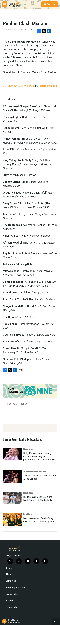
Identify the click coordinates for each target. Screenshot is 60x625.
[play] (4, 621)
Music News (28, 449)
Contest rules (12, 594)
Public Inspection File (15, 587)
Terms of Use (12, 600)
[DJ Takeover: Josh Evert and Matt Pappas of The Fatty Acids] (12, 498)
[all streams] (56, 621)
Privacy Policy (12, 607)
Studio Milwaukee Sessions (34, 471)
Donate (51, 4)
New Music (27, 514)
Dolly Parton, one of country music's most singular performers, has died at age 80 (39, 456)
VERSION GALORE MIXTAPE (19, 85)
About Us (10, 574)
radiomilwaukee (48, 85)
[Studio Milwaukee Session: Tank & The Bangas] (12, 476)
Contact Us (11, 581)
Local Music (28, 492)
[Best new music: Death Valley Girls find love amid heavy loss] (12, 519)
